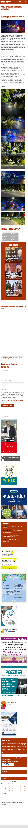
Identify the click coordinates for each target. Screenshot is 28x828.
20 (20, 788)
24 (9, 790)
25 (12, 790)
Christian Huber (6, 357)
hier (2, 751)
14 (24, 787)
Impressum (15, 802)
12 (16, 787)
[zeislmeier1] (9, 629)
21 (24, 788)
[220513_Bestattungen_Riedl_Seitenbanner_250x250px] (14, 637)
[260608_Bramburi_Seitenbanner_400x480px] (14, 572)
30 (5, 792)
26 (16, 790)
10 (9, 787)
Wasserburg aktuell (11, 358)
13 (20, 787)
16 (5, 788)
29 (1, 792)
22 (1, 790)
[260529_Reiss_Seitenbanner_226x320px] (9, 713)
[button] (6, 234)
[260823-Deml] (14, 281)
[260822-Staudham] (13, 247)
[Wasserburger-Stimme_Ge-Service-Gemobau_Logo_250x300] (9, 550)
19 (16, 788)
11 (12, 787)
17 (9, 788)
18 (12, 788)
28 (24, 790)
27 (20, 790)
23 (5, 790)
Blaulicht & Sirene (4, 358)
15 (1, 788)
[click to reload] (8, 764)
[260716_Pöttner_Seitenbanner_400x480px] (14, 666)
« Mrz (2, 793)
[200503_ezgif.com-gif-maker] (9, 607)
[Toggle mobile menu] (20, 2)
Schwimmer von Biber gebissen (16, 544)
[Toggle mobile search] (26, 2)
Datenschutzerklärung (14, 757)
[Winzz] (9, 464)
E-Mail (3, 752)
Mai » (5, 793)
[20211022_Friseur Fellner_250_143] (9, 701)
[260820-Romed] (13, 264)
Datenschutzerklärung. (6, 399)
